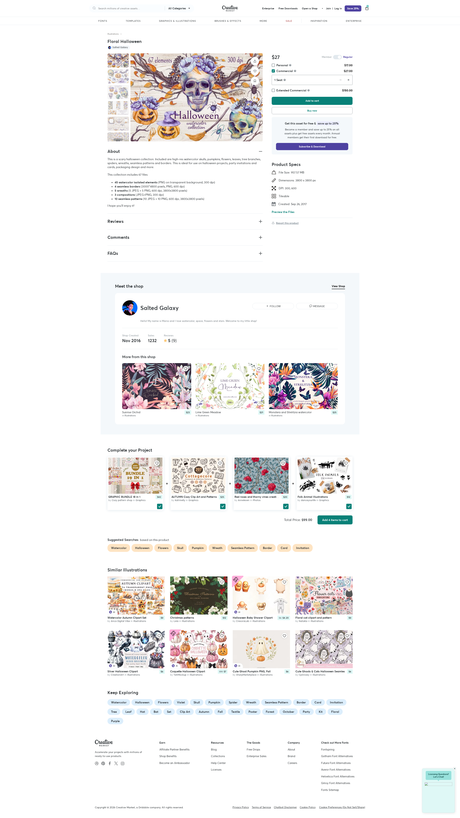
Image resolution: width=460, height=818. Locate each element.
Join (329, 8)
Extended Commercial (291, 90)
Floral (335, 711)
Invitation (336, 702)
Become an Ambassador (174, 763)
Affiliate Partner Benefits (174, 749)
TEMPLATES (133, 21)
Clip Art (185, 711)
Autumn (204, 711)
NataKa (303, 621)
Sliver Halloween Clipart (122, 671)
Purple (115, 721)
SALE (289, 21)
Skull (197, 702)
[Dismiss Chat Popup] (454, 768)
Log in (338, 8)
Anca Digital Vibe (120, 621)
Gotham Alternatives (337, 756)
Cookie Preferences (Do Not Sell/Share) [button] (342, 807)
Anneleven (243, 500)
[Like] (255, 71)
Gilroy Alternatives (335, 783)
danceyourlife (308, 500)
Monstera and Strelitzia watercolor (290, 412)
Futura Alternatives (336, 763)
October (288, 711)
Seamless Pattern (276, 702)
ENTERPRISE (354, 21)
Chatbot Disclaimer (285, 807)
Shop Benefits (168, 756)
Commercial (284, 71)
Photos (257, 500)
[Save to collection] (255, 81)
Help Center (218, 763)
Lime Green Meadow (208, 412)
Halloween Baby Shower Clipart (253, 618)
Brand (291, 756)
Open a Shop (310, 8)
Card (317, 702)
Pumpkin (214, 702)
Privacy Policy (241, 807)
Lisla (176, 621)
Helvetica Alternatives (338, 776)
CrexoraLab (242, 621)
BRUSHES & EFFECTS (228, 21)
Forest (270, 711)
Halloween (142, 702)
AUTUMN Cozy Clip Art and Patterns (194, 497)
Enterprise (268, 8)
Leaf (128, 711)
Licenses (216, 769)
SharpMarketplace (246, 674)
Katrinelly (180, 500)
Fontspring (327, 749)
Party (306, 711)
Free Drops (253, 749)
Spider (233, 702)
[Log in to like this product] (185, 368)
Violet (181, 702)
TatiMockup (180, 674)
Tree (114, 711)
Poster (253, 711)
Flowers (163, 702)
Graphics (141, 500)
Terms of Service (261, 807)
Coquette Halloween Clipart (187, 671)
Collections (218, 756)
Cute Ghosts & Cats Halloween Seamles (320, 671)
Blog (214, 749)
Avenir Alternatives (336, 769)
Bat (156, 711)
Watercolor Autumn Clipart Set (126, 618)
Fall (220, 711)
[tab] (118, 60)
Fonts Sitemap (330, 790)
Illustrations (113, 34)
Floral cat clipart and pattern (313, 618)
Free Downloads (288, 8)
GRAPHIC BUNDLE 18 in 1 (124, 497)
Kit (321, 711)
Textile (235, 711)
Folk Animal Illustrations (313, 497)
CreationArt (117, 674)
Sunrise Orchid (131, 412)
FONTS (102, 21)
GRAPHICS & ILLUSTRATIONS (177, 21)
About (291, 749)
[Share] (255, 61)
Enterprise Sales (256, 756)
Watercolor (118, 702)
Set (169, 711)
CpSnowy (304, 674)
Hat (142, 711)
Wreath (251, 702)
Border (301, 702)
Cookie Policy (308, 807)
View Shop (338, 286)
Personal (282, 65)
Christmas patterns (182, 618)
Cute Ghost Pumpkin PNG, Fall (252, 671)
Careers (292, 763)
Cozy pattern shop (122, 500)
